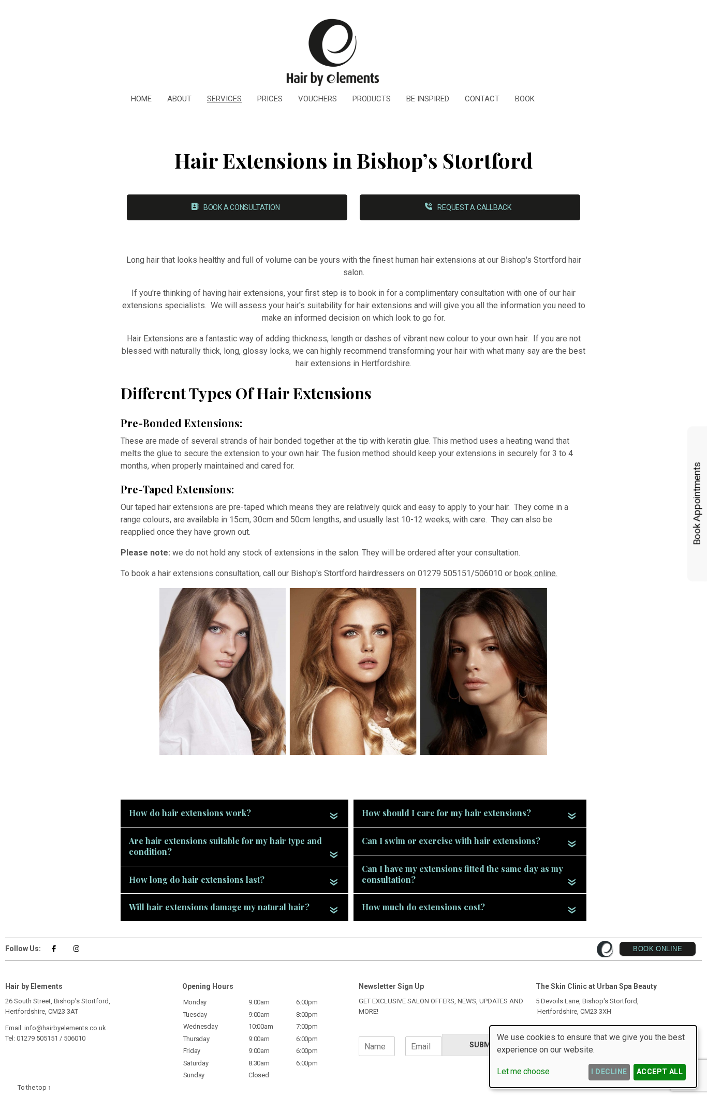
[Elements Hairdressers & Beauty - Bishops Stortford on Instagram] (76, 949)
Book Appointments (697, 504)
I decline (609, 1071)
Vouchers (317, 98)
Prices (270, 98)
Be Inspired (427, 98)
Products (371, 98)
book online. (535, 573)
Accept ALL (660, 1071)
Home (141, 98)
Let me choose (523, 1071)
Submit (483, 1045)
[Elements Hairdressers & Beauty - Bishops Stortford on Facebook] (53, 949)
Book (525, 98)
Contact (482, 98)
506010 (74, 1038)
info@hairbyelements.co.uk (65, 1028)
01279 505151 (37, 1038)
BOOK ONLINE (657, 949)
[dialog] (593, 1057)
